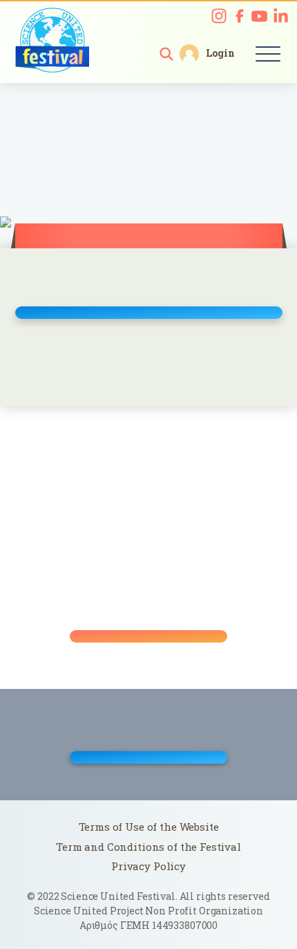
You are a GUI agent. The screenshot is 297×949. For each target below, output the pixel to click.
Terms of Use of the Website (149, 826)
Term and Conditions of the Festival (148, 847)
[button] (166, 54)
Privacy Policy (148, 866)
